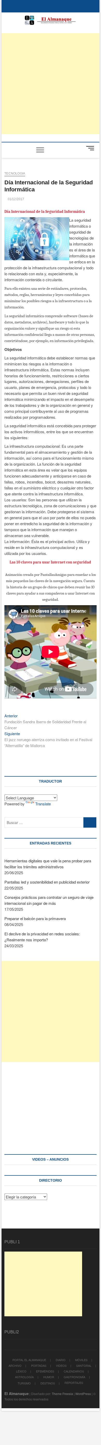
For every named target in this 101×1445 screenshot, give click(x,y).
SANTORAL (83, 1365)
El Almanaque (16, 1393)
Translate (43, 803)
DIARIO (61, 1360)
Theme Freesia (62, 1393)
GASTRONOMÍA (74, 1377)
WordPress (83, 1393)
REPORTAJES (73, 1383)
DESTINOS (47, 1383)
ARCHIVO (15, 1365)
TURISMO (24, 1383)
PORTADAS (38, 1365)
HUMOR (48, 1377)
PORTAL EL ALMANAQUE (29, 1360)
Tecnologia (14, 173)
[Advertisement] (50, 83)
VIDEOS (61, 1365)
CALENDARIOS (74, 1371)
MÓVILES (81, 1360)
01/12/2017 (15, 199)
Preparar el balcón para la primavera (35, 918)
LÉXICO (21, 1371)
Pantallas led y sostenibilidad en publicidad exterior (47, 882)
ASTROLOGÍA (24, 1377)
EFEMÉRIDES (45, 1371)
